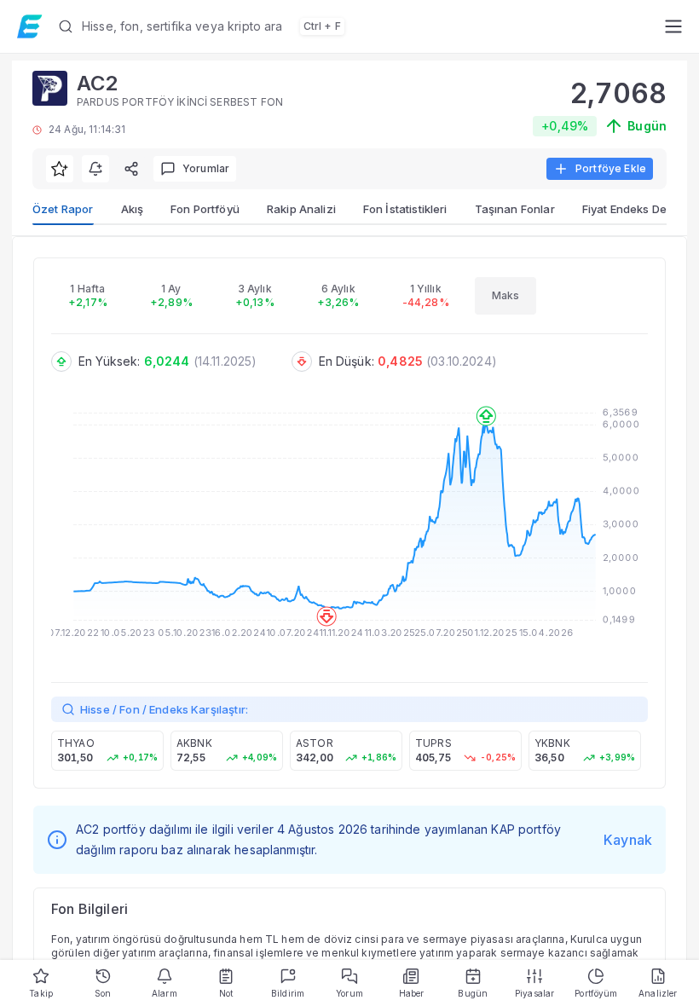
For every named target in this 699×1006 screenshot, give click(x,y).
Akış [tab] (132, 209)
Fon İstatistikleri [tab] (405, 209)
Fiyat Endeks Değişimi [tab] (639, 209)
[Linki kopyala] (131, 168)
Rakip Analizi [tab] (301, 209)
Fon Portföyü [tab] (205, 209)
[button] (354, 26)
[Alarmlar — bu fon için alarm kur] (95, 168)
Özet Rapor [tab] (63, 209)
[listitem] (107, 751)
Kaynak (628, 839)
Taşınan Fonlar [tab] (515, 209)
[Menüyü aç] (673, 26)
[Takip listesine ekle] (59, 168)
